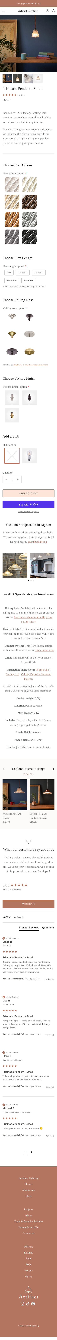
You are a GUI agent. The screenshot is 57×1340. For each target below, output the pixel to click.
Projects (28, 1209)
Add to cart (28, 493)
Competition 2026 (28, 1227)
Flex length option (13, 266)
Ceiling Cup (42, 669)
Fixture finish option (15, 386)
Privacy (29, 1270)
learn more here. (44, 650)
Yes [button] (27, 979)
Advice (28, 1215)
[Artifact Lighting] (28, 10)
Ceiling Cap (12, 674)
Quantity (7, 472)
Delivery (28, 1246)
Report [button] (32, 979)
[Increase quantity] (18, 479)
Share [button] (38, 979)
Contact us (28, 1233)
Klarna (38, 3)
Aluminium (28, 1190)
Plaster (28, 1184)
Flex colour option (13, 173)
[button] (28, 95)
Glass (28, 1196)
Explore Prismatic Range (28, 769)
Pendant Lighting (28, 1178)
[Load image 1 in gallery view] (28, 43)
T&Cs (28, 1264)
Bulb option (10, 444)
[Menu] (3, 10)
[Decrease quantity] (6, 479)
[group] (28, 885)
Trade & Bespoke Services (28, 1221)
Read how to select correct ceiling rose (31, 365)
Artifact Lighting (31, 1325)
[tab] (29, 928)
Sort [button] (5, 916)
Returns (28, 1252)
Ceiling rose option (14, 308)
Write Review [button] (28, 903)
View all (28, 774)
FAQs (28, 1258)
